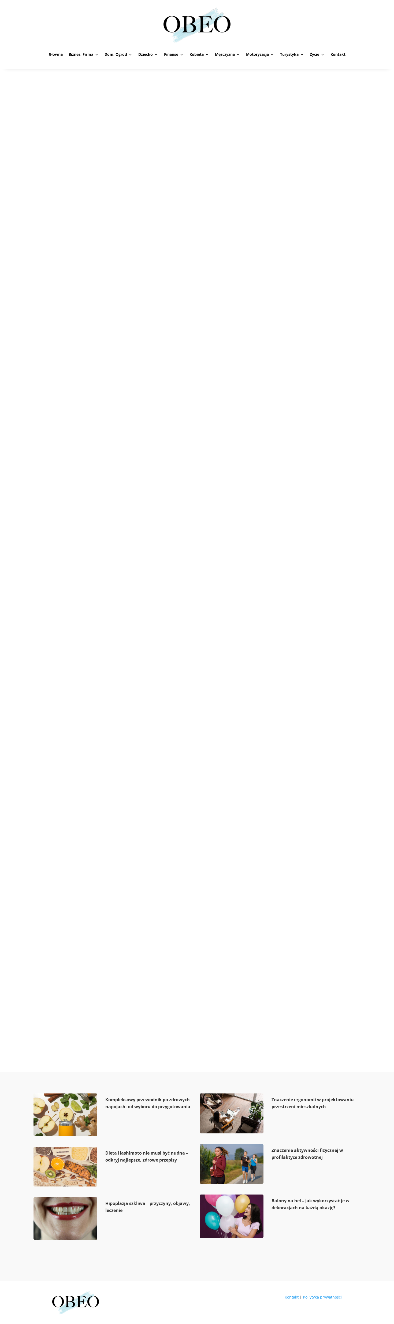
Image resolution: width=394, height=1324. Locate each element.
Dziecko (145, 54)
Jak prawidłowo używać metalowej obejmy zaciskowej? (138, 1009)
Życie (314, 54)
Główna (56, 54)
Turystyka (289, 54)
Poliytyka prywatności (322, 1297)
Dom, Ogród (116, 54)
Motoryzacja (257, 54)
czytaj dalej (70, 313)
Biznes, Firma (81, 54)
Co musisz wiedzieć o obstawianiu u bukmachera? (130, 779)
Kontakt (337, 54)
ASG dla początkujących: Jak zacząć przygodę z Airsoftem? (142, 531)
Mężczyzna (225, 54)
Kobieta (196, 54)
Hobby (83, 293)
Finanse (171, 54)
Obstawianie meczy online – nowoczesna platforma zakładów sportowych (166, 283)
